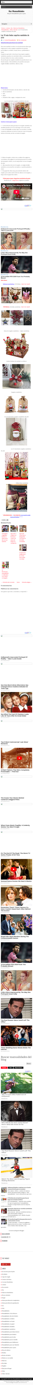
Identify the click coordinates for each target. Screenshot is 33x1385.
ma (3, 1305)
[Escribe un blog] (4, 520)
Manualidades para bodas (9, 1337)
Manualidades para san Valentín (10, 1345)
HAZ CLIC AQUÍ (25, 284)
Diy (11, 28)
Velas (3, 1371)
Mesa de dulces (6, 1350)
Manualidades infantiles (8, 1326)
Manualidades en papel (8, 1324)
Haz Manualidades (16, 11)
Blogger (22, 1230)
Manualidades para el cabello (10, 1339)
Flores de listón (6, 1295)
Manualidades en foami (8, 1321)
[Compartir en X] (6, 520)
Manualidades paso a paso (9, 1347)
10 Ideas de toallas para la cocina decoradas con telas (22, 556)
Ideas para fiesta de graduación (10, 1303)
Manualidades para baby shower (10, 1332)
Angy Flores (15, 180)
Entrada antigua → (27, 582)
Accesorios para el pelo (8, 1271)
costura (8, 28)
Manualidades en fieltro (8, 1318)
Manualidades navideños (8, 1329)
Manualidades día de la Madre (10, 1316)
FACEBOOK (16, 515)
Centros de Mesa (6, 1279)
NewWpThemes (12, 1381)
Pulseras (4, 1360)
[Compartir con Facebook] (7, 520)
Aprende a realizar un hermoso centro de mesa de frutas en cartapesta (13, 538)
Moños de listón (6, 1355)
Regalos (4, 1366)
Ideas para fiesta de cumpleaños (10, 1300)
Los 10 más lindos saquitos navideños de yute (15, 36)
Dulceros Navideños (18, 28)
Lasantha (26, 1381)
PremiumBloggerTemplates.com (13, 1382)
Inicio (18, 582)
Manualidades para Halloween (10, 1342)
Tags (10, 1067)
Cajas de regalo (6, 1277)
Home (3, 28)
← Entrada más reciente (7, 582)
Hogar (3, 1297)
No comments (22, 40)
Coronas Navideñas (7, 1282)
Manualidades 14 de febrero (9, 1313)
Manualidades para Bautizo (9, 1334)
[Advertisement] (17, 18)
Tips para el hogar (7, 1368)
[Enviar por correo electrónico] (2, 520)
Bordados (4, 1274)
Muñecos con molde (7, 1358)
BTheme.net (24, 1382)
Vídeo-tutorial (13, 29)
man (3, 1308)
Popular (4, 1067)
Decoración (5, 1287)
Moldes (4, 1352)
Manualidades (5, 29)
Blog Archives (18, 1067)
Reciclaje (4, 1363)
